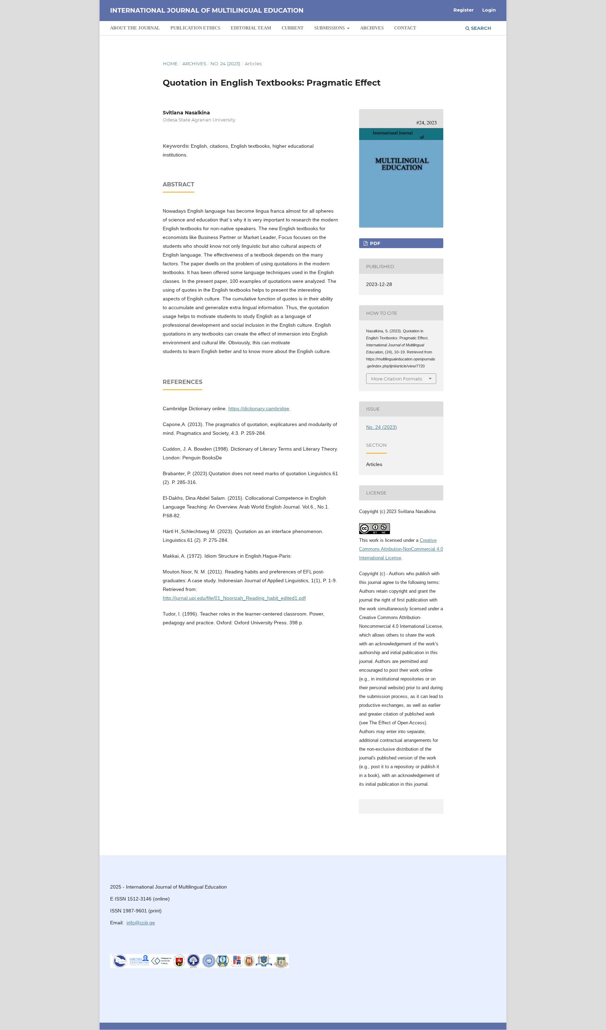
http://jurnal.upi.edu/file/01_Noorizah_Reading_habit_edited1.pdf (234, 598)
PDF (374, 243)
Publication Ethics (195, 28)
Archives (372, 28)
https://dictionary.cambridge (258, 408)
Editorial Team (251, 28)
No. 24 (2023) (225, 63)
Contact (405, 28)
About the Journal (135, 28)
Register (463, 10)
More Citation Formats (396, 378)
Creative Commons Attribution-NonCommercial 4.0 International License (401, 549)
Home (170, 63)
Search (480, 28)
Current (293, 28)
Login (489, 10)
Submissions (330, 28)
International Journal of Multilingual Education (207, 10)
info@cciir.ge (141, 922)
